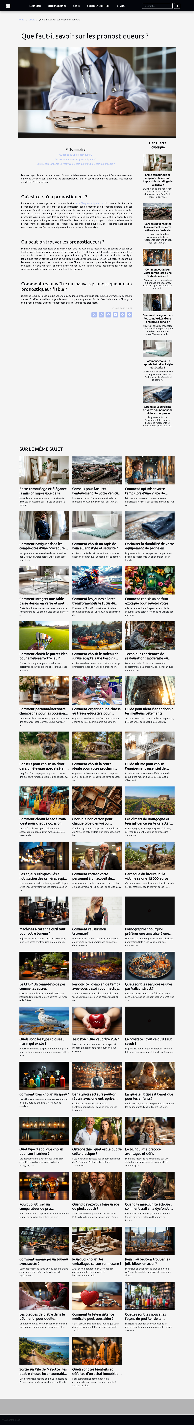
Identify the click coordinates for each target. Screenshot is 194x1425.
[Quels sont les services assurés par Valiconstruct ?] (150, 965)
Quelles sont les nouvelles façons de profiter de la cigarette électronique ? (145, 1318)
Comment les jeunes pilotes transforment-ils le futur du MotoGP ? (93, 603)
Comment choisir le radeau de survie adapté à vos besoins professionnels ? (95, 658)
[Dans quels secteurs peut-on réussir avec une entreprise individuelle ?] (97, 1075)
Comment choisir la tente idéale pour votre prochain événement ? (93, 768)
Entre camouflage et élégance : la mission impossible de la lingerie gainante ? (158, 179)
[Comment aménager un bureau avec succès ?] (44, 1240)
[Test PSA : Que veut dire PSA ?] (97, 1020)
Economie (35, 6)
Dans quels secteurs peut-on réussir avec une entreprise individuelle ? (94, 1098)
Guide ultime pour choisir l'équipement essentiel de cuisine (145, 768)
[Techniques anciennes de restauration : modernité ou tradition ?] (150, 635)
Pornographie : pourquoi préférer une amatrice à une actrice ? (147, 933)
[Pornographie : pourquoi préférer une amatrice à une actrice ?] (150, 910)
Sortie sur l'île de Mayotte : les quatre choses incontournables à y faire (43, 1373)
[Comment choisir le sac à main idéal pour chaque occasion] (44, 800)
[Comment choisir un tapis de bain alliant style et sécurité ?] (157, 348)
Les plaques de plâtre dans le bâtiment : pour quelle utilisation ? (42, 1318)
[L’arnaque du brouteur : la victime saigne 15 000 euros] (150, 855)
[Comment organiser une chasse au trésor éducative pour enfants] (97, 690)
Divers (121, 6)
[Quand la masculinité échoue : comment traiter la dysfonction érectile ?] (150, 1185)
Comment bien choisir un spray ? (44, 1094)
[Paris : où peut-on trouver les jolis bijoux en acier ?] (150, 1240)
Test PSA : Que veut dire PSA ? (95, 1039)
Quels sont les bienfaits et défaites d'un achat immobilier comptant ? (96, 1373)
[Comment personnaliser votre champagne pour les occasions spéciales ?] (44, 690)
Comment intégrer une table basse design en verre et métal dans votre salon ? (43, 603)
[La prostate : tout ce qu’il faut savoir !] (150, 1020)
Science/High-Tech (98, 6)
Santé (76, 6)
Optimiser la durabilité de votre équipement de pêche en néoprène (158, 410)
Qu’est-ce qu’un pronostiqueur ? (75, 154)
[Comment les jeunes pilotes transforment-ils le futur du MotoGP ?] (97, 580)
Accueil (21, 19)
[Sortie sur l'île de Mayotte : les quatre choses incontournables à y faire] (44, 1350)
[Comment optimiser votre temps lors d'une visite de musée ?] (157, 257)
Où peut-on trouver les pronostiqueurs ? (75, 159)
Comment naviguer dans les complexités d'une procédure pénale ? (158, 318)
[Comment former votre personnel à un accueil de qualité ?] (97, 855)
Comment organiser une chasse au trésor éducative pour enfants (96, 713)
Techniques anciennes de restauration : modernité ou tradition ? (146, 658)
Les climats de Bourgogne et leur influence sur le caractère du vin (148, 823)
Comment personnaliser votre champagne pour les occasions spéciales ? (42, 713)
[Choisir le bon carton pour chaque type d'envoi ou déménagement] (97, 800)
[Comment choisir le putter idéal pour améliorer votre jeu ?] (44, 635)
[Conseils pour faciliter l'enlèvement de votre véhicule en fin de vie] (157, 211)
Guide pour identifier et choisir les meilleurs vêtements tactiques (149, 713)
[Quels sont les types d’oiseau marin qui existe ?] (44, 1020)
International (57, 6)
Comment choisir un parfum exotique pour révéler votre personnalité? (146, 603)
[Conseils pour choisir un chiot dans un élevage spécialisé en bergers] (44, 745)
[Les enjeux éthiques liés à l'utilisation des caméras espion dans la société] (44, 855)
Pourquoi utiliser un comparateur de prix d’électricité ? (35, 1208)
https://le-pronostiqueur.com (89, 203)
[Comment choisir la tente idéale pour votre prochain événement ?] (97, 745)
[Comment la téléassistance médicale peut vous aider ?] (97, 1295)
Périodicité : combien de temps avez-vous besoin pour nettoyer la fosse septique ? (96, 988)
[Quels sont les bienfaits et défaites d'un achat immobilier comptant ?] (97, 1350)
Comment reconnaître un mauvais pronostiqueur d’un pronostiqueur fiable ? (76, 163)
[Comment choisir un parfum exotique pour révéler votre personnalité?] (150, 580)
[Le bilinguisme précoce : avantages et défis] (150, 1130)
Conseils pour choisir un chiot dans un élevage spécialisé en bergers (42, 768)
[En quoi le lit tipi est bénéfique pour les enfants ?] (150, 1075)
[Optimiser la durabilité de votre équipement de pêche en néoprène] (157, 394)
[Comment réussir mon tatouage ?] (97, 910)
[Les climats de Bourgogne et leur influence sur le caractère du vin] (150, 800)
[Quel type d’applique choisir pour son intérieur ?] (44, 1130)
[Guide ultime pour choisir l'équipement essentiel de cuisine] (150, 745)
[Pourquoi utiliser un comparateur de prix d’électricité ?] (44, 1185)
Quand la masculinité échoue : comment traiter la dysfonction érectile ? (149, 1208)
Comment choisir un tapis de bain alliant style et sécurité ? (158, 364)
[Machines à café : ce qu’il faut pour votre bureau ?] (44, 910)
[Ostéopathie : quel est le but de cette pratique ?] (97, 1130)
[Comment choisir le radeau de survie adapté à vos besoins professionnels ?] (97, 635)
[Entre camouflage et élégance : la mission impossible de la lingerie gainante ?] (157, 162)
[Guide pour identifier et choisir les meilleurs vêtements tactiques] (150, 690)
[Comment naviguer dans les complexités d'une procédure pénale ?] (157, 302)
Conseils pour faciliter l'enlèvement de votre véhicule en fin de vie (157, 227)
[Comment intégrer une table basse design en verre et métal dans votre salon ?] (44, 580)
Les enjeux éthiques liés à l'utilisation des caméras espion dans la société (43, 878)
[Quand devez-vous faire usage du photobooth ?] (97, 1185)
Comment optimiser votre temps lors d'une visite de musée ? (158, 273)
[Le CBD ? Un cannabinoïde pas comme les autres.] (44, 965)
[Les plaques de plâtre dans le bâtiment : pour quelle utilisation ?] (44, 1295)
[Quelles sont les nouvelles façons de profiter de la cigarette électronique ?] (150, 1295)
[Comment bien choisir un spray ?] (44, 1075)
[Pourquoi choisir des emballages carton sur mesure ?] (97, 1240)
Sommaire (77, 149)
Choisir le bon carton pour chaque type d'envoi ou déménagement (92, 823)
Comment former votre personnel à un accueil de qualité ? (92, 878)
